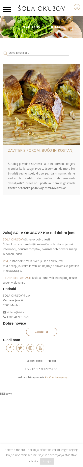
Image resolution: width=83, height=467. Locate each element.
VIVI (5, 261)
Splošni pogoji (35, 361)
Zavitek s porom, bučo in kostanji (41, 150)
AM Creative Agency (56, 377)
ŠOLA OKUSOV (13, 239)
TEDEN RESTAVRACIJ (17, 278)
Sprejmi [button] (47, 461)
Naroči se (41, 331)
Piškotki (52, 361)
